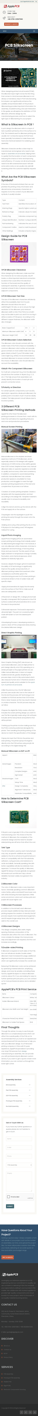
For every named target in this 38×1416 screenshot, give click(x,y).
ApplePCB (13, 59)
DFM (3, 786)
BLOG (5, 1353)
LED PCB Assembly (12, 1095)
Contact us (7, 1350)
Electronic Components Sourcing (15, 1389)
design (24, 1051)
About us (7, 1346)
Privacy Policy (8, 1357)
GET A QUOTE (8, 1257)
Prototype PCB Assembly (14, 1101)
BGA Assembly (11, 1085)
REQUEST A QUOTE (11, 24)
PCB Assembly (8, 1374)
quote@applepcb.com (27, 1)
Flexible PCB (7, 1382)
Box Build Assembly (12, 1106)
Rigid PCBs (7, 1386)
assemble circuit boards (16, 154)
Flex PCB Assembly (12, 1090)
